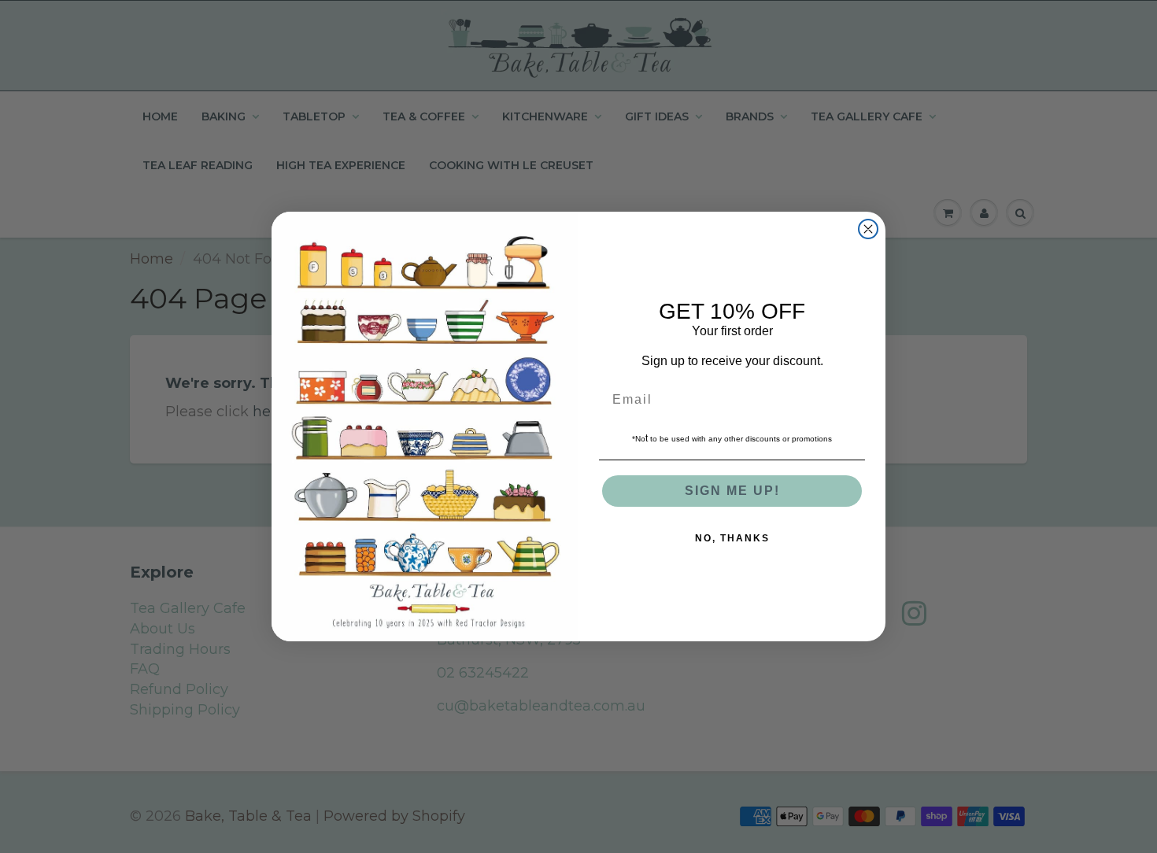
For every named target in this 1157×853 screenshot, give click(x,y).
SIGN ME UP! (732, 490)
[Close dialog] (868, 229)
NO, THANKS (732, 538)
